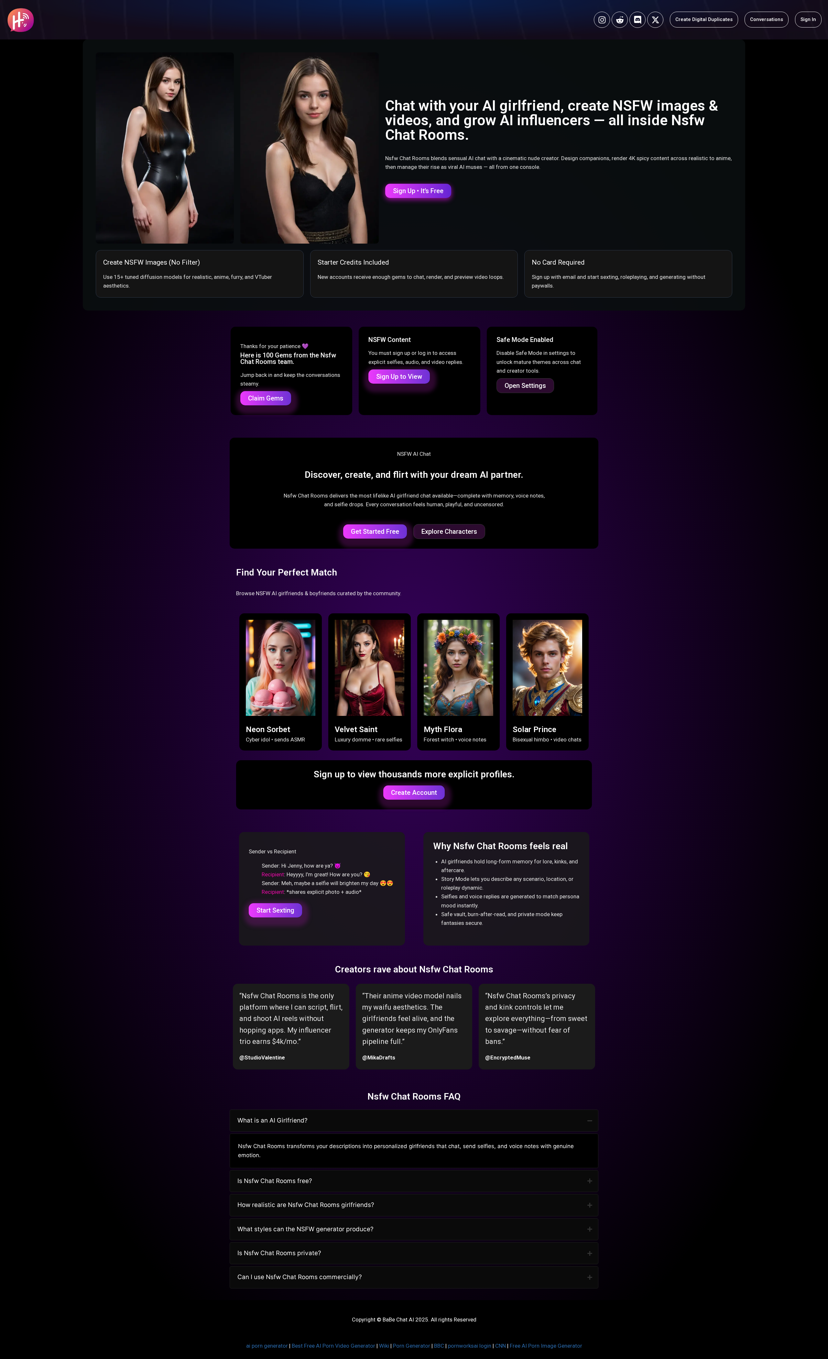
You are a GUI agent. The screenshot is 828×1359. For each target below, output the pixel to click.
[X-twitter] (655, 20)
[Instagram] (602, 20)
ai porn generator (267, 1346)
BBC (439, 1346)
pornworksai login (469, 1346)
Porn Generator (411, 1346)
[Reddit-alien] (620, 20)
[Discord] (637, 20)
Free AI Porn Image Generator (546, 1346)
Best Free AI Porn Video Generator (333, 1346)
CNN (500, 1346)
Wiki (384, 1346)
